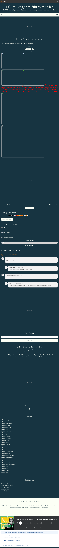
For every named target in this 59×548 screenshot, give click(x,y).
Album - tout (4, 468)
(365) (5, 483)
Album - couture (5, 436)
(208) (8, 485)
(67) (5, 489)
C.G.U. (54, 505)
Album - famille (5, 442)
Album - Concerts (5, 434)
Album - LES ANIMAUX (7, 455)
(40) (4, 491)
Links (2, 474)
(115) (5, 487)
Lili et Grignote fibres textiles (29, 7)
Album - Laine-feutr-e (7, 451)
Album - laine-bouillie (7, 448)
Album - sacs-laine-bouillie (8, 464)
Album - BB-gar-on (6, 427)
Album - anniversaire (6, 423)
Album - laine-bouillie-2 (7, 449)
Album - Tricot (5, 470)
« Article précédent (6, 205)
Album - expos (5, 440)
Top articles (38, 505)
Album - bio (4, 429)
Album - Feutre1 (5, 444)
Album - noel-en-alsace (7, 461)
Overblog (38, 501)
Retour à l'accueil (29, 208)
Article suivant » (53, 205)
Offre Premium (25, 507)
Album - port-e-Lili (6, 462)
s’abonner (21, 527)
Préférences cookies (45, 507)
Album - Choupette (6, 433)
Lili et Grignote (28, 356)
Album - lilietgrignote (7, 457)
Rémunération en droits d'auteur (15, 507)
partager (29, 527)
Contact (42, 505)
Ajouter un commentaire (13, 254)
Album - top (4, 466)
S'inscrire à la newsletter (7, 219)
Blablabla (30, 46)
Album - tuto (4, 472)
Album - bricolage (6, 431)
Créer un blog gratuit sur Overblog (28, 505)
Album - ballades (5, 425)
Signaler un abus (48, 505)
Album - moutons (5, 459)
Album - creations (6, 438)
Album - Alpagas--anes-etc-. (8, 420)
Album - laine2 (5, 446)
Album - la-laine (5, 453)
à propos (38, 527)
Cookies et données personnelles (34, 507)
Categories (19, 43)
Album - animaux (5, 421)
